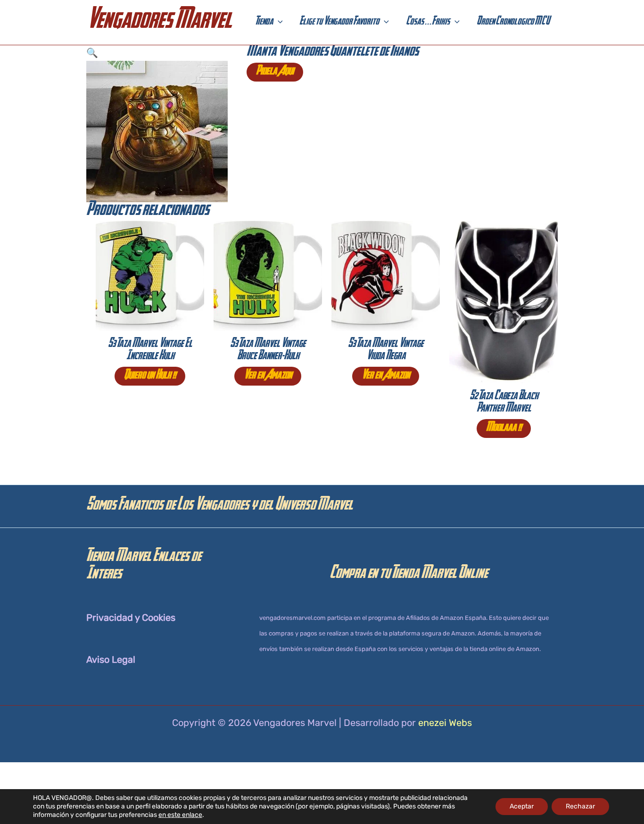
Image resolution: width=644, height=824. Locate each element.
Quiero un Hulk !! (150, 376)
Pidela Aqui (275, 72)
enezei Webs (445, 722)
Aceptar (522, 806)
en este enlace (180, 815)
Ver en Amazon (268, 376)
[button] (278, 22)
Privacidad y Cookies (130, 617)
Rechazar (580, 806)
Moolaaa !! (503, 428)
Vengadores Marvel (158, 22)
